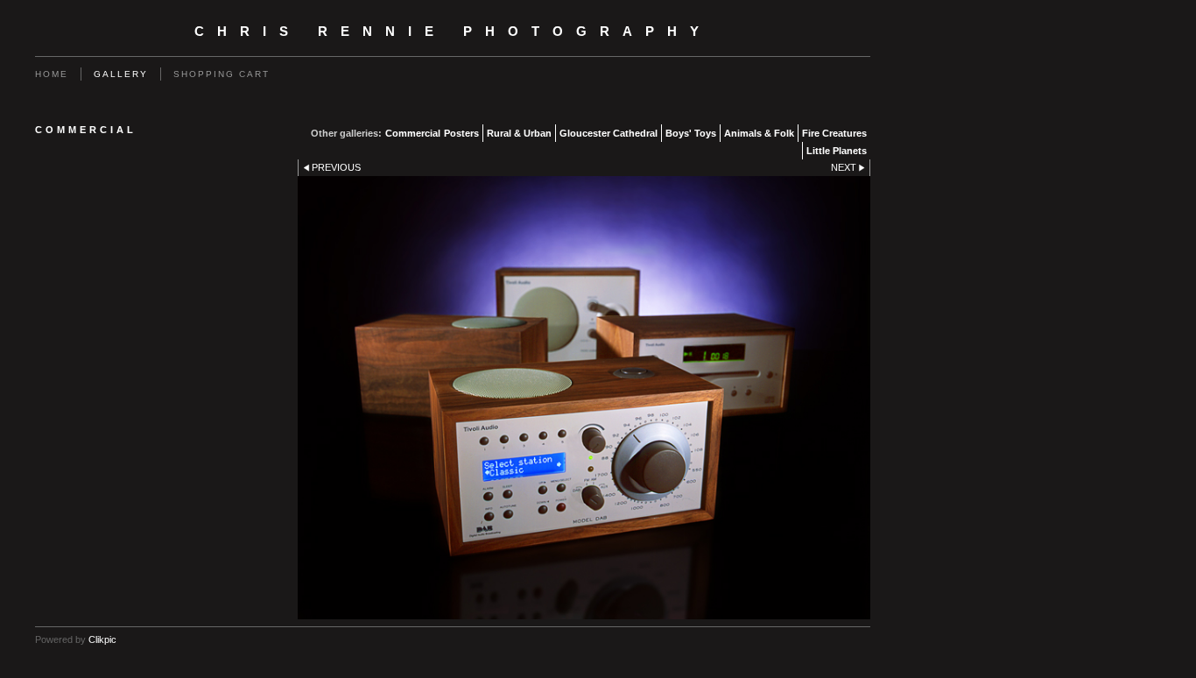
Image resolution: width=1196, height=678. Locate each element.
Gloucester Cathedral (608, 133)
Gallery (121, 74)
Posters (461, 133)
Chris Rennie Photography (453, 32)
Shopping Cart (221, 74)
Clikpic (102, 639)
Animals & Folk (759, 133)
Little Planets (836, 150)
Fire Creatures (834, 133)
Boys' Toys (690, 133)
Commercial (412, 133)
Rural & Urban (519, 133)
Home (51, 74)
